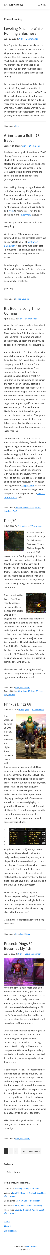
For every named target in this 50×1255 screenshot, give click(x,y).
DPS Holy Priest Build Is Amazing (27, 1205)
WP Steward (31, 1246)
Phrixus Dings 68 (17, 704)
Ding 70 (10, 520)
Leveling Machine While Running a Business (23, 31)
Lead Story (25, 687)
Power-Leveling (22, 298)
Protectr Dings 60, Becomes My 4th (18, 946)
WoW (15, 511)
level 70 (34, 691)
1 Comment (34, 145)
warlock (11, 694)
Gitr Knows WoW (13, 4)
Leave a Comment (33, 953)
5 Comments (31, 318)
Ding (17, 126)
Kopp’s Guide (27, 485)
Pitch (11, 210)
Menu (43, 4)
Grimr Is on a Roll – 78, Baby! (22, 138)
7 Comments (36, 526)
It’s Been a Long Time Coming (22, 311)
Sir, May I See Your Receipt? (28, 1200)
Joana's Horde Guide (24, 507)
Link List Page (10, 1230)
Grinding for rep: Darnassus (27, 1188)
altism (19, 691)
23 (25, 1152)
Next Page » (34, 1152)
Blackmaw (26, 214)
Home (7, 1221)
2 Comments (32, 38)
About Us (8, 1226)
